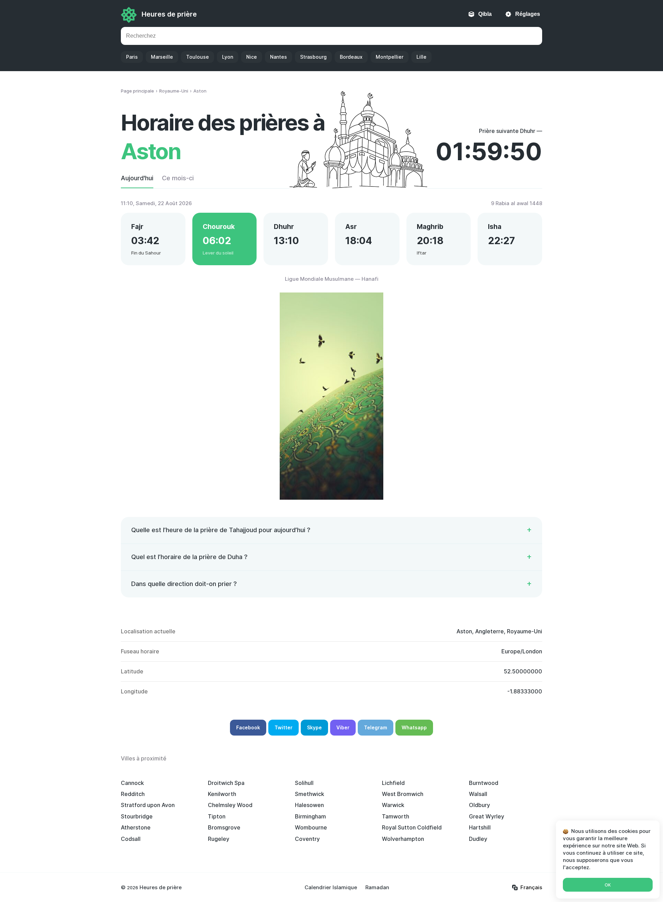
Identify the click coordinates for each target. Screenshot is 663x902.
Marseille (162, 57)
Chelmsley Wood (230, 805)
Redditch (133, 793)
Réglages (527, 14)
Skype (314, 727)
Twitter (283, 727)
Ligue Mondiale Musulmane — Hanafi (331, 279)
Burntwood (483, 782)
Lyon (227, 57)
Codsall (131, 838)
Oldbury (479, 805)
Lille (421, 57)
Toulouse (197, 57)
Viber (342, 727)
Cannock (132, 782)
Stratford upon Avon (148, 805)
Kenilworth (222, 793)
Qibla (485, 14)
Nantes (278, 57)
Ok (608, 884)
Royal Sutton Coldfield (412, 827)
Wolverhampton (403, 838)
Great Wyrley (486, 816)
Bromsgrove (224, 827)
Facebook (248, 727)
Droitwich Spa (226, 782)
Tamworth (395, 816)
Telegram (375, 727)
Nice (251, 57)
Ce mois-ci (178, 178)
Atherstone (136, 827)
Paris (132, 57)
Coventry (307, 838)
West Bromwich (402, 793)
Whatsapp (414, 727)
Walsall (478, 793)
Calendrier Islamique (331, 887)
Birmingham (310, 816)
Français (531, 887)
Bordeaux (351, 57)
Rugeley (218, 838)
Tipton (216, 816)
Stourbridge (137, 816)
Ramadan (377, 887)
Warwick (393, 805)
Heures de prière (169, 14)
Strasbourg (313, 57)
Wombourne (311, 827)
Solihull (304, 782)
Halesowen (309, 805)
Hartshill (480, 827)
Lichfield (393, 782)
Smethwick (309, 793)
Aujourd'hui (137, 178)
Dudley (478, 838)
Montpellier (389, 57)
